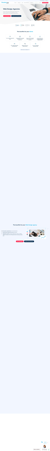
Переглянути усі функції (24, 49)
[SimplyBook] (5, 3)
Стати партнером (19, 241)
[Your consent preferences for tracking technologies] (48, 449)
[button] (15, 2)
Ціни (22, 2)
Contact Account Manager (29, 241)
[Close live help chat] (47, 442)
